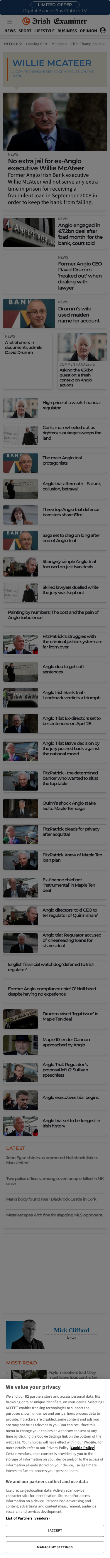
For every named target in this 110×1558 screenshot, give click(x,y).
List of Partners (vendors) (28, 1518)
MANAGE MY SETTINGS (55, 1547)
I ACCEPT (55, 1530)
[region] (55, 1468)
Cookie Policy (82, 1448)
